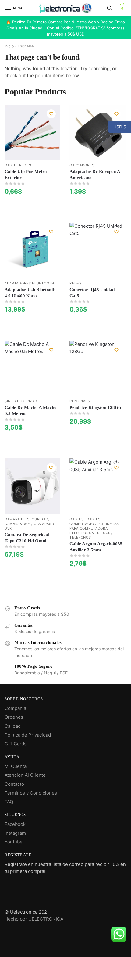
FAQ (9, 802)
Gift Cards (16, 744)
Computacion (83, 524)
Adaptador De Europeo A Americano (94, 174)
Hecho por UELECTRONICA (34, 919)
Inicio (9, 46)
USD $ (117, 126)
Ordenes (14, 717)
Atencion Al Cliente (25, 775)
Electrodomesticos (90, 533)
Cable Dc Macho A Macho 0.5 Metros (31, 410)
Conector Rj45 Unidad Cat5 (92, 292)
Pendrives (79, 401)
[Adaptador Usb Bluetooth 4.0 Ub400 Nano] (32, 250)
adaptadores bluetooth (29, 283)
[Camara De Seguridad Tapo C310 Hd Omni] (32, 486)
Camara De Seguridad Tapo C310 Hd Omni (27, 537)
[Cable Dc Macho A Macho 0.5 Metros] (32, 368)
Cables (76, 519)
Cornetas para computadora (94, 526)
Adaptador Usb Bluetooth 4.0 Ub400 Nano (30, 292)
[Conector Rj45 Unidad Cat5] (97, 250)
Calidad (13, 726)
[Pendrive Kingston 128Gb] (97, 368)
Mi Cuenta (16, 766)
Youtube (14, 842)
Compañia (15, 708)
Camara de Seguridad (26, 519)
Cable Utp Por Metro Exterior (26, 174)
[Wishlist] (51, 113)
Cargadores (81, 165)
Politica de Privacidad (28, 735)
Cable (10, 165)
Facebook (15, 824)
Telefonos (80, 537)
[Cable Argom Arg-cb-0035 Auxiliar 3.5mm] (97, 486)
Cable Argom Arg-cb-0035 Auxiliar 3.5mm (95, 546)
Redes (25, 165)
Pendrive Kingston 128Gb (95, 407)
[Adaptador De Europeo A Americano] (97, 132)
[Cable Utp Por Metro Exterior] (32, 132)
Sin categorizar (21, 401)
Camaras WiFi (18, 524)
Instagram (15, 833)
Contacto (14, 784)
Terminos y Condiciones (31, 793)
